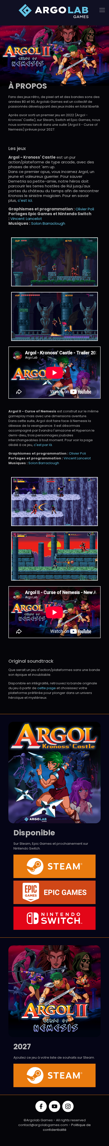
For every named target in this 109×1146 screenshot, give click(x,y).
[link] (54, 261)
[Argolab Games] (54, 11)
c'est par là (43, 444)
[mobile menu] (102, 10)
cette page (46, 688)
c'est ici (25, 200)
